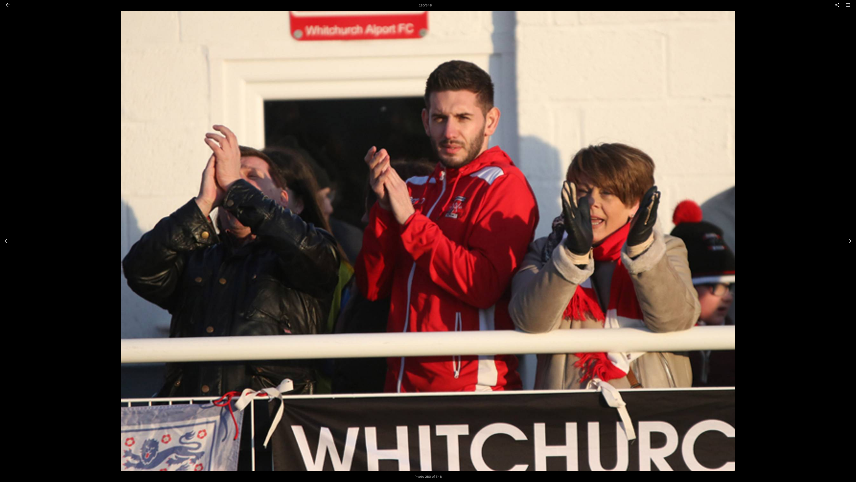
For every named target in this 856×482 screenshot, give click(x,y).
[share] (837, 5)
